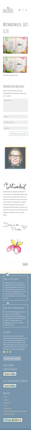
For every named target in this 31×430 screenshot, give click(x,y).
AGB (5, 405)
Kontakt (6, 400)
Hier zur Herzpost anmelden (12, 358)
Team (5, 397)
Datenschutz (7, 408)
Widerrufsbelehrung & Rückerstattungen (15, 411)
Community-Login (9, 414)
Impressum (7, 402)
